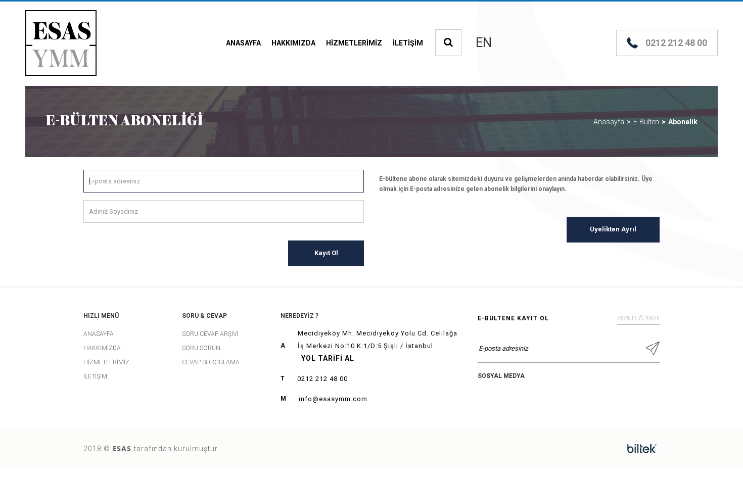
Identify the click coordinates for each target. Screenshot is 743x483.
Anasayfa (608, 122)
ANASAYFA (243, 43)
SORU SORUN (201, 348)
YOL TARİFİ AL (327, 358)
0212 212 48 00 (322, 378)
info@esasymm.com (333, 399)
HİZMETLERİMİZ (354, 43)
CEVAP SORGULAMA (211, 362)
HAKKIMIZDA (293, 43)
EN (484, 43)
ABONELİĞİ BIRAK (638, 318)
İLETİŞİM (408, 43)
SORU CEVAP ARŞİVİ (210, 333)
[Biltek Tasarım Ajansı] (642, 448)
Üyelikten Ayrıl (613, 229)
